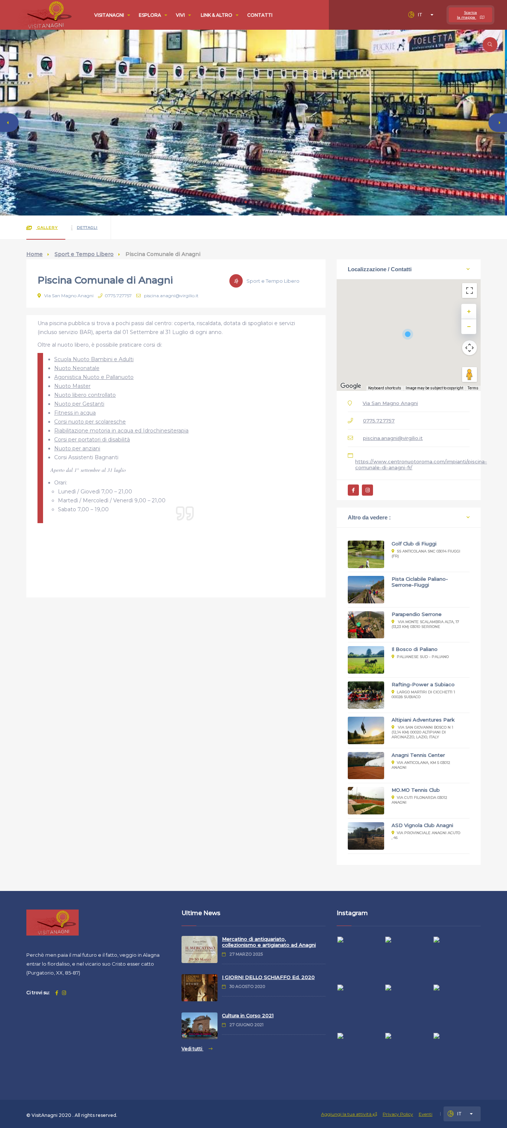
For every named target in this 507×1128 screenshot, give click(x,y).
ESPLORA (150, 15)
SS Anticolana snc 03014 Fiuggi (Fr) (426, 553)
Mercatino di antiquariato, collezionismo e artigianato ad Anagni (269, 942)
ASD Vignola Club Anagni (422, 825)
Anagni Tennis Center (418, 755)
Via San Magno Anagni (68, 295)
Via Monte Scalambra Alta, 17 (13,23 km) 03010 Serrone (425, 624)
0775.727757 (118, 295)
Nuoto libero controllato (85, 395)
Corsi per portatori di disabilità (92, 439)
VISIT (109, 15)
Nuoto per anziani (77, 448)
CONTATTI (259, 15)
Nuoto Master (72, 386)
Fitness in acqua (75, 412)
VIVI (181, 15)
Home (34, 254)
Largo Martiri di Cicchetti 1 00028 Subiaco (423, 694)
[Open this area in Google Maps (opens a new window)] (350, 386)
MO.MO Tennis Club (416, 790)
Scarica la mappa (467, 15)
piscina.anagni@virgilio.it (171, 295)
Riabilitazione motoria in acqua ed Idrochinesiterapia (121, 430)
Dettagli (87, 227)
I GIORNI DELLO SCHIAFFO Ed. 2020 (268, 977)
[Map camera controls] (469, 347)
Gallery (47, 227)
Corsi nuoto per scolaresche (90, 421)
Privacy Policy (398, 1114)
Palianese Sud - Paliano (423, 656)
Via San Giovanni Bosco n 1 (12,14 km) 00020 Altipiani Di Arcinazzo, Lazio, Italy (422, 732)
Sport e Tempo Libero (84, 254)
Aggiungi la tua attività (347, 1114)
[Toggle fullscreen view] (469, 290)
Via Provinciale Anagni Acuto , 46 (426, 835)
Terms (473, 388)
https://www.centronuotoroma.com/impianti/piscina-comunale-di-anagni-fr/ (421, 464)
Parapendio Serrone (417, 614)
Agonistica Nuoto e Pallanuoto (94, 377)
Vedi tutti (192, 1048)
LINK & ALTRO (217, 15)
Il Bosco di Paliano (415, 649)
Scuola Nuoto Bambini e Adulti (94, 359)
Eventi (425, 1114)
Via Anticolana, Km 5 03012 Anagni (421, 765)
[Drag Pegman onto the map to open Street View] (469, 374)
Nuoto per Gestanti (79, 404)
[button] (246, 202)
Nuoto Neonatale (76, 368)
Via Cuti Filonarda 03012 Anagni (419, 800)
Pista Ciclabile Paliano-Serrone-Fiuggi (420, 582)
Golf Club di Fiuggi (414, 544)
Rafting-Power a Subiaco (423, 684)
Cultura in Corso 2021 (248, 1015)
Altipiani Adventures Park (423, 720)
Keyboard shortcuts (384, 388)
